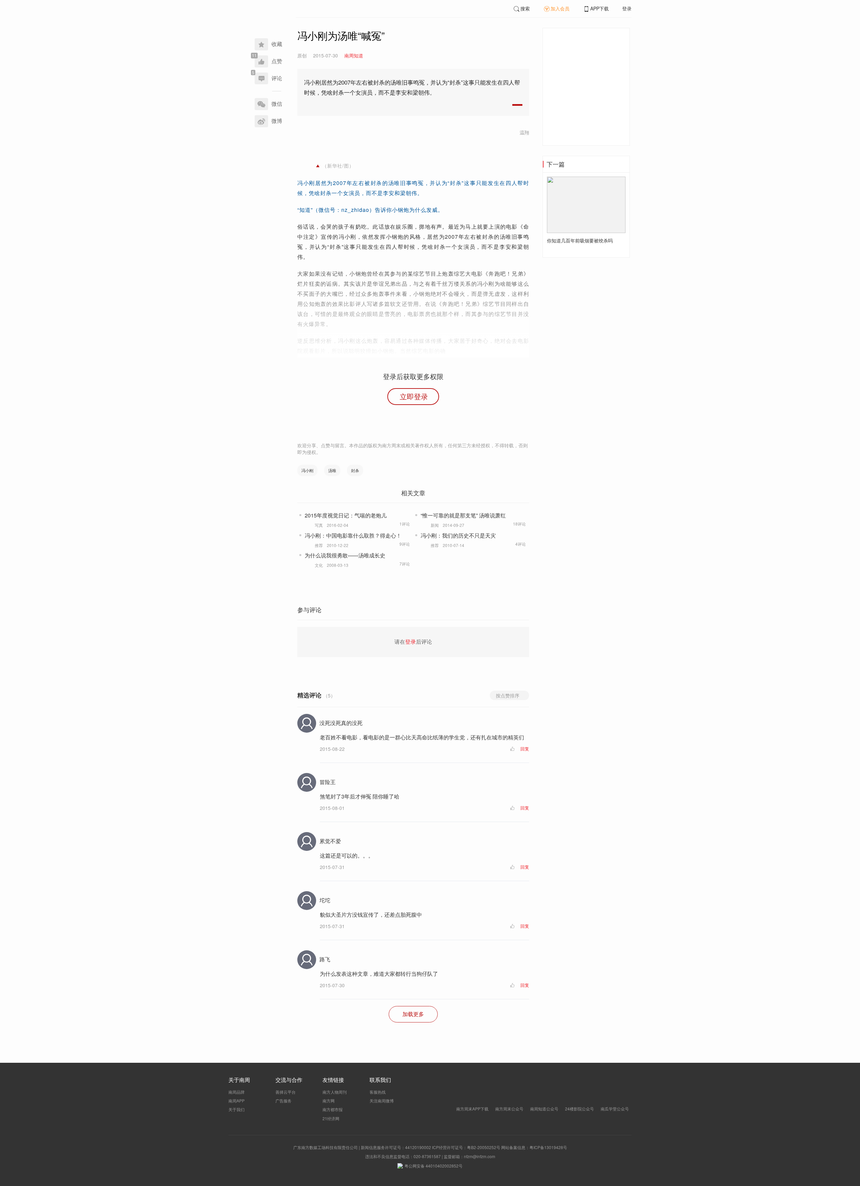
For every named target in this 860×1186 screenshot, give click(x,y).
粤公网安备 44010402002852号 (433, 1166)
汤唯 (332, 470)
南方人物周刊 (334, 1092)
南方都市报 (332, 1109)
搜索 (525, 8)
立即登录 (414, 396)
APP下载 (599, 8)
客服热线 (378, 1092)
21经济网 (330, 1118)
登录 (627, 8)
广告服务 (283, 1100)
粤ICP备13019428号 (548, 1147)
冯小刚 (307, 470)
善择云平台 (285, 1092)
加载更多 (413, 1014)
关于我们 (236, 1109)
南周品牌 (236, 1092)
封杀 (355, 470)
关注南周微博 (382, 1100)
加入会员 (560, 8)
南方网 (328, 1100)
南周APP (236, 1100)
